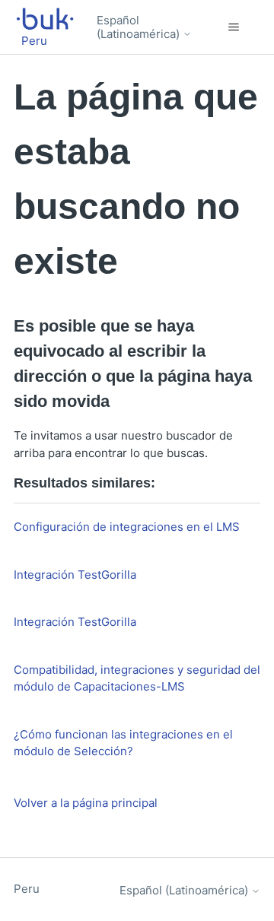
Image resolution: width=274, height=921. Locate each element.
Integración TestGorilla (75, 574)
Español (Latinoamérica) (140, 27)
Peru (27, 888)
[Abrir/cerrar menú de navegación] (233, 27)
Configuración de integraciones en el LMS (127, 526)
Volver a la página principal (86, 803)
